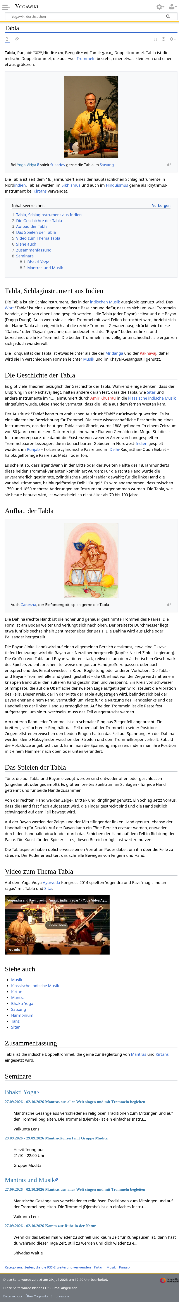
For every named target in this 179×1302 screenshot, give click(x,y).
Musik (88, 359)
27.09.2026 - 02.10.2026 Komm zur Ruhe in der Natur (50, 1226)
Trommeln (86, 58)
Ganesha (28, 604)
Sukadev (57, 164)
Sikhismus (71, 185)
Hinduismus (117, 185)
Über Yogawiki (37, 1296)
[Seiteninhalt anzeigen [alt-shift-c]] (7, 39)
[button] (57, 925)
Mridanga (114, 353)
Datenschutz (12, 1296)
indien (20, 185)
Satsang (107, 164)
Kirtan (16, 991)
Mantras (138, 1054)
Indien (141, 443)
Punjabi (125, 1267)
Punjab (33, 449)
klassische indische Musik (152, 398)
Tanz (15, 1021)
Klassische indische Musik (35, 985)
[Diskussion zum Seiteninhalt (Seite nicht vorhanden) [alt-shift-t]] (17, 39)
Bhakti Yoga (22, 1003)
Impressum (60, 1296)
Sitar (151, 392)
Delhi (114, 449)
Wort (9, 307)
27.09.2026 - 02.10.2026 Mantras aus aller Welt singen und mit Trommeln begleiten (75, 1102)
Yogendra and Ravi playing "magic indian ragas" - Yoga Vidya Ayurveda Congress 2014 (72, 900)
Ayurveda (51, 882)
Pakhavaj (148, 353)
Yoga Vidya (26, 164)
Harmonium (22, 1015)
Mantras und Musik (30, 1179)
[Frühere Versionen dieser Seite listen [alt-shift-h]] (163, 39)
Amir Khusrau (103, 398)
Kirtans (40, 191)
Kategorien (13, 1267)
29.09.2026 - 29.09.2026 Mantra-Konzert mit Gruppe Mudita (56, 1138)
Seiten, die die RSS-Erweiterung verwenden (57, 1267)
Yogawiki (26, 6)
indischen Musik (105, 302)
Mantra (17, 997)
